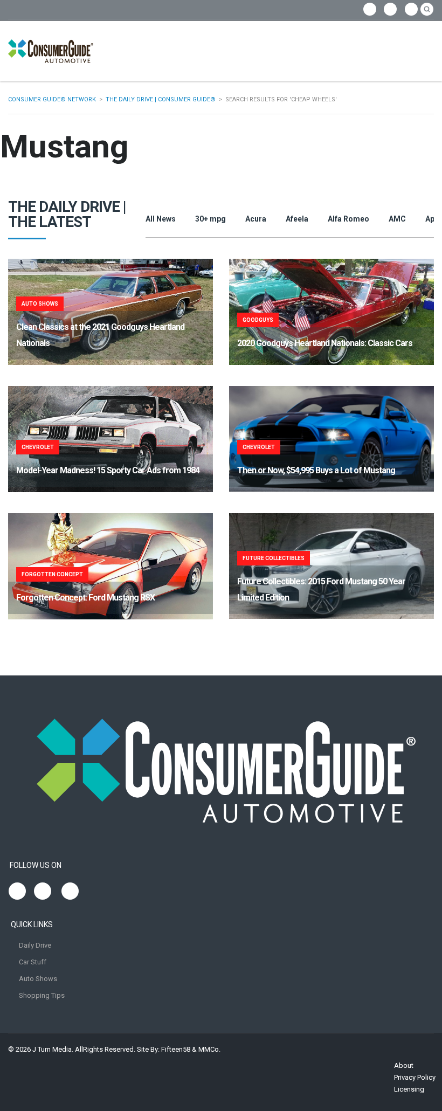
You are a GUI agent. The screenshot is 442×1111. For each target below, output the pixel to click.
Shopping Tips (42, 995)
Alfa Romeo (348, 219)
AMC (397, 219)
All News (161, 219)
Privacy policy (415, 1077)
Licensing (409, 1089)
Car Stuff (32, 962)
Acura (255, 219)
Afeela (297, 219)
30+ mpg (210, 219)
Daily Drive (35, 945)
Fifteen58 (175, 1049)
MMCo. (209, 1049)
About (403, 1065)
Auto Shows (38, 979)
